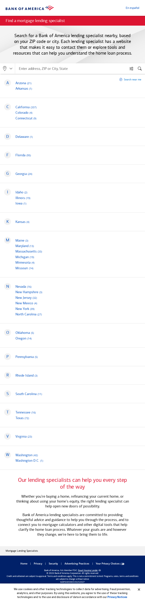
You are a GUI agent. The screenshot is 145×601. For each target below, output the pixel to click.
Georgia (23, 174)
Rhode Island (26, 375)
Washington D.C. (29, 460)
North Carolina (28, 314)
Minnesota (25, 262)
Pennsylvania (26, 357)
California (26, 107)
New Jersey (26, 298)
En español (132, 8)
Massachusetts (28, 251)
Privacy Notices (117, 597)
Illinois (22, 198)
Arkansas (23, 88)
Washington (26, 455)
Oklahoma (24, 333)
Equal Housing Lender (88, 570)
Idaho (21, 192)
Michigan (24, 257)
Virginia (23, 436)
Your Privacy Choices (108, 563)
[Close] (139, 589)
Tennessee (25, 412)
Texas (22, 418)
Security (53, 563)
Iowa (20, 203)
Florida (23, 155)
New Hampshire (28, 292)
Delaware (24, 137)
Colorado (23, 113)
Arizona (23, 83)
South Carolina (28, 394)
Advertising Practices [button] (77, 563)
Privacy (38, 563)
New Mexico (26, 303)
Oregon (23, 338)
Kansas (22, 222)
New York (25, 309)
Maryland (24, 246)
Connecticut (25, 118)
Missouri (24, 268)
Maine (21, 240)
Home (23, 563)
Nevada (23, 286)
